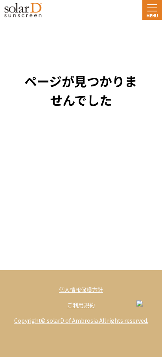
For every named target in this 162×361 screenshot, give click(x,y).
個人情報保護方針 (81, 290)
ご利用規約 (81, 305)
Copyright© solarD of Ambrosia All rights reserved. (81, 320)
